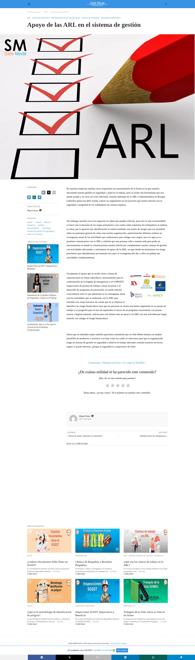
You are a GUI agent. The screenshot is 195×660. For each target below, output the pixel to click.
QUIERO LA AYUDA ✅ (105, 650)
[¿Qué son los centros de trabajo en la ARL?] (146, 541)
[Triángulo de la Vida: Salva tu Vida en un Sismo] (146, 591)
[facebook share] (43, 192)
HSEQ (46, 12)
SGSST (29, 555)
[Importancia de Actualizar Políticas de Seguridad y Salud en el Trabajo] (43, 283)
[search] (166, 4)
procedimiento (33, 228)
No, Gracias (122, 650)
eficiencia (31, 225)
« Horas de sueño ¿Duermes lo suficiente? (84, 436)
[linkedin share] (29, 197)
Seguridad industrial (60, 12)
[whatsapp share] (34, 197)
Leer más (56, 571)
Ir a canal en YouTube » (134, 362)
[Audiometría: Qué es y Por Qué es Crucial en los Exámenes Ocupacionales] (43, 312)
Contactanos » (95, 362)
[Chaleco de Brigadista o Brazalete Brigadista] (97, 541)
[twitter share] (49, 192)
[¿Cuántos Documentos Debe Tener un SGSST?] (49, 541)
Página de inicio (34, 12)
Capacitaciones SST (40, 18)
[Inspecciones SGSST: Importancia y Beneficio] (43, 253)
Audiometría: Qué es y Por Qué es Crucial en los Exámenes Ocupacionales (41, 327)
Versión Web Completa (118, 643)
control (38, 222)
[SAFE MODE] (97, 4)
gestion (41, 225)
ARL (28, 18)
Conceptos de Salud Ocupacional (65, 18)
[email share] (54, 192)
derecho (47, 222)
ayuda (29, 222)
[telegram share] (39, 197)
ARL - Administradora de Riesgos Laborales (144, 555)
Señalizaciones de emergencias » (153, 436)
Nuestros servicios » (112, 362)
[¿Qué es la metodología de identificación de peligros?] (49, 591)
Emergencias (81, 555)
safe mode (46, 228)
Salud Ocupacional (90, 18)
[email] (97, 657)
